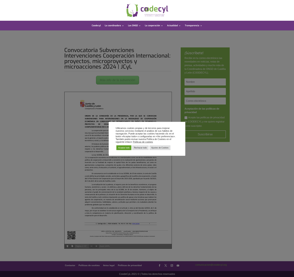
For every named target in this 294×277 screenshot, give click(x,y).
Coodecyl (96, 26)
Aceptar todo (124, 148)
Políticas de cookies (143, 142)
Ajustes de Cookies (160, 148)
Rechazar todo (140, 148)
